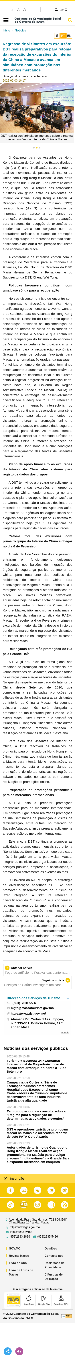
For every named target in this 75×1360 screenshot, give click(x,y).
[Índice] (5, 20)
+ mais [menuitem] (65, 1032)
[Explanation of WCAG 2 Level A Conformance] (66, 1316)
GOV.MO (14, 1248)
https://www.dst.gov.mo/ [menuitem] (28, 1013)
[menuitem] (37, 998)
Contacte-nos (54, 1255)
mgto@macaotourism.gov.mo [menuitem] (32, 1008)
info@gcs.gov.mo (21, 1232)
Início (6, 30)
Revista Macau (19, 1255)
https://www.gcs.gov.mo (25, 1227)
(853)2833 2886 (19, 1236)
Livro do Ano (18, 1263)
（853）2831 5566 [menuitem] (23, 1003)
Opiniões (51, 1248)
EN (69, 35)
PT (63, 35)
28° (63, 10)
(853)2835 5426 (47, 1236)
